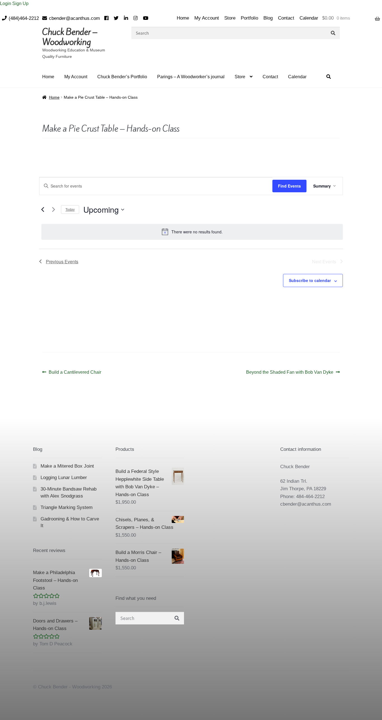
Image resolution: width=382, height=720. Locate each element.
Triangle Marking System (67, 507)
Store (229, 18)
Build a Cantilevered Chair (74, 373)
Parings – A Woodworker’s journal (191, 76)
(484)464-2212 (24, 18)
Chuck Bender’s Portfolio (122, 76)
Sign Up (20, 3)
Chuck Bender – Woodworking (69, 37)
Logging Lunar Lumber (64, 477)
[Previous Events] (42, 209)
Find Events (289, 186)
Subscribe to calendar (310, 280)
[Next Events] (53, 209)
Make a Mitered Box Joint (67, 466)
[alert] (192, 232)
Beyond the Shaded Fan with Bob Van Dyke (289, 373)
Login (6, 3)
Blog (268, 18)
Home (183, 18)
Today (70, 209)
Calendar (309, 18)
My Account (206, 18)
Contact (286, 18)
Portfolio (249, 18)
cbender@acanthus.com (74, 18)
